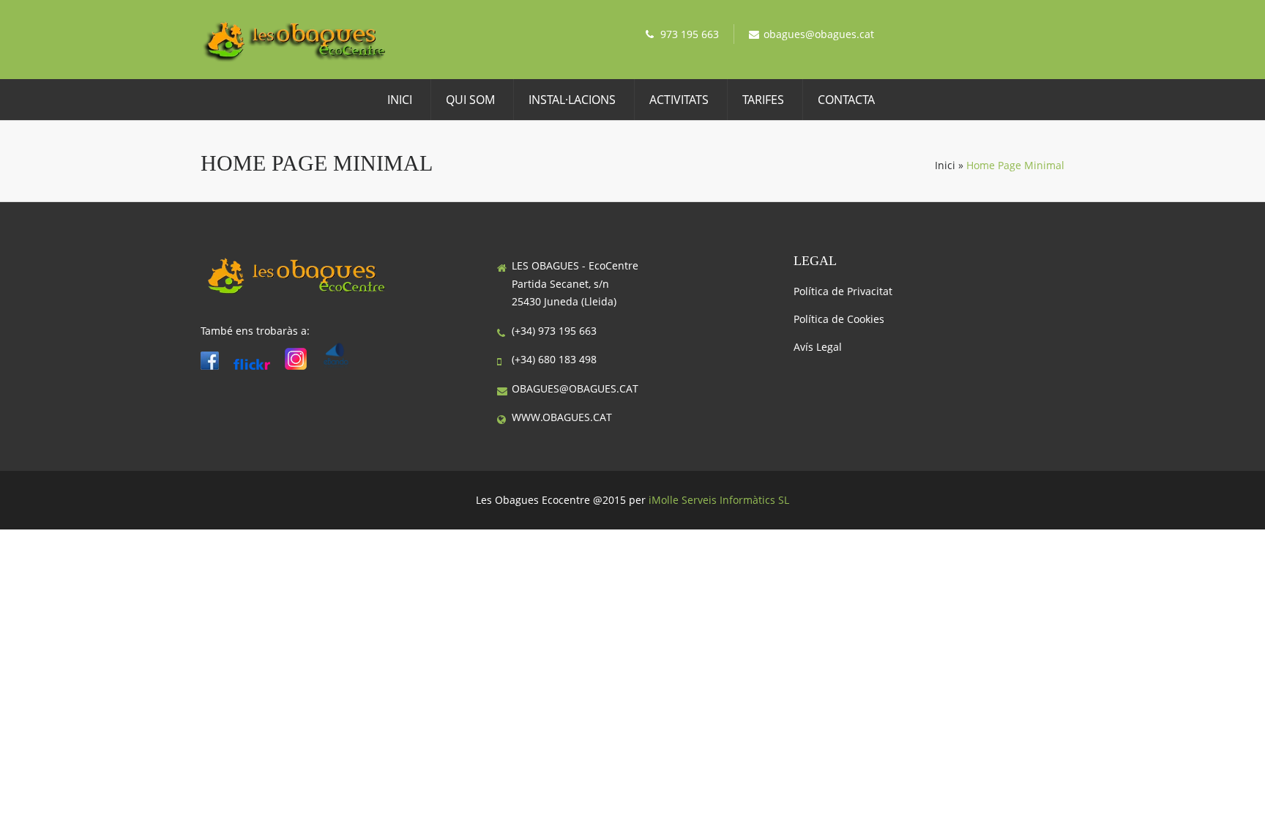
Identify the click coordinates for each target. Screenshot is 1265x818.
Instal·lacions (572, 100)
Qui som (470, 100)
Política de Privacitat (843, 291)
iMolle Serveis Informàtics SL (719, 500)
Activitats (679, 100)
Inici (399, 100)
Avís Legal (818, 347)
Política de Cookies (839, 319)
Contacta (846, 100)
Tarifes (763, 100)
